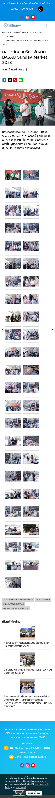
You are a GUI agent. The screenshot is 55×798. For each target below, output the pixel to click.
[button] (45, 25)
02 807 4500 (18, 8)
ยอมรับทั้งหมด (34, 793)
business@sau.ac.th (35, 757)
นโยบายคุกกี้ (21, 787)
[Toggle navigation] (51, 25)
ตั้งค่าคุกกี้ (19, 793)
